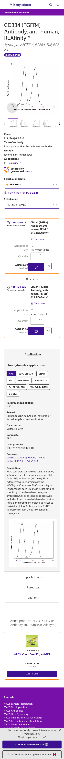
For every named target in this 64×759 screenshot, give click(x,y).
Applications (33, 354)
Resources (33, 587)
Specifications (33, 577)
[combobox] (32, 185)
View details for (23, 192)
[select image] (13, 123)
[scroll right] (60, 123)
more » (28, 171)
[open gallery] (32, 88)
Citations (33, 597)
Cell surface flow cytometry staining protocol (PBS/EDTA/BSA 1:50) (26, 459)
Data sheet (39, 239)
